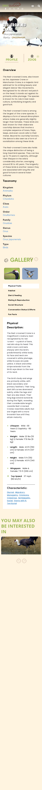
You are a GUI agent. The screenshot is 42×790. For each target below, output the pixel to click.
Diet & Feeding (15, 295)
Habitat (11, 291)
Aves (5, 207)
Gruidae (7, 223)
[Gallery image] (12, 273)
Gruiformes (9, 215)
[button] (33, 6)
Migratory (20, 492)
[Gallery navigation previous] (31, 259)
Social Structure (15, 305)
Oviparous (12, 498)
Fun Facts (12, 314)
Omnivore (24, 495)
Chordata (8, 199)
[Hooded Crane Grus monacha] (21, 547)
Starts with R (20, 500)
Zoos (32, 58)
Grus (5, 231)
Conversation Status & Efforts (21, 310)
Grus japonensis (12, 239)
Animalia (8, 191)
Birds (5, 247)
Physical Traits (14, 286)
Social (10, 500)
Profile (12, 59)
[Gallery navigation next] (36, 259)
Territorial (12, 503)
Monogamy (12, 495)
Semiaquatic (24, 498)
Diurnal (10, 492)
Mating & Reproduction (19, 300)
